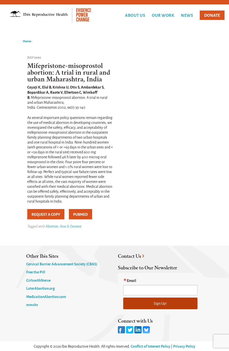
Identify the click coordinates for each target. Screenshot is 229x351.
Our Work (163, 15)
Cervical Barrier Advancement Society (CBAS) (61, 263)
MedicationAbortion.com (46, 296)
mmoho (32, 304)
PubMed (80, 214)
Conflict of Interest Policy (150, 346)
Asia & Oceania (70, 226)
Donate (212, 15)
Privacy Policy (184, 346)
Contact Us (129, 256)
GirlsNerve (38, 280)
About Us (135, 15)
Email (131, 280)
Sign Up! (160, 303)
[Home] (51, 15)
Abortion (52, 226)
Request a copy (46, 214)
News (187, 15)
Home (27, 41)
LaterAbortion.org (40, 288)
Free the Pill (35, 272)
